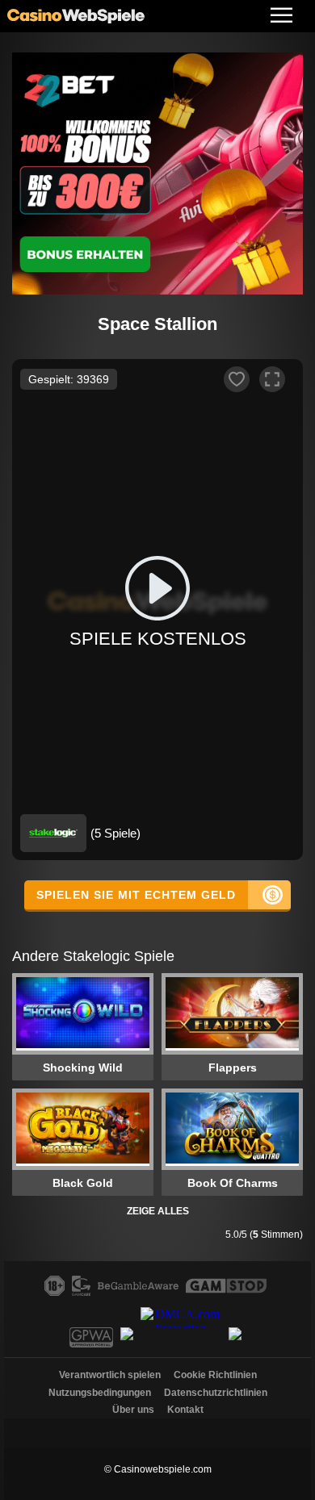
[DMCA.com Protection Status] (183, 1343)
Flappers (232, 1067)
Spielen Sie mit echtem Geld (136, 894)
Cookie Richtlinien (215, 1375)
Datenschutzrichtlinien (215, 1392)
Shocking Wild (83, 1067)
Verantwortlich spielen (110, 1375)
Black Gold (82, 1182)
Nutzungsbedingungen (99, 1392)
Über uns (133, 1409)
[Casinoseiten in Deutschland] (157, 1429)
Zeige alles (158, 1211)
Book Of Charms (232, 1182)
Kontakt (185, 1409)
